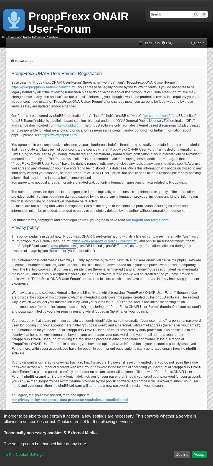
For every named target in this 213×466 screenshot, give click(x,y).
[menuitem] (167, 43)
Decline (182, 454)
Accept (200, 454)
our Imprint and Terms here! (148, 220)
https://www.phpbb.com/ (59, 135)
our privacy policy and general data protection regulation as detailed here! (70, 400)
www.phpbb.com (156, 116)
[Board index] (14, 19)
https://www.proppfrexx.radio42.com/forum (42, 87)
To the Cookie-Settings (24, 454)
